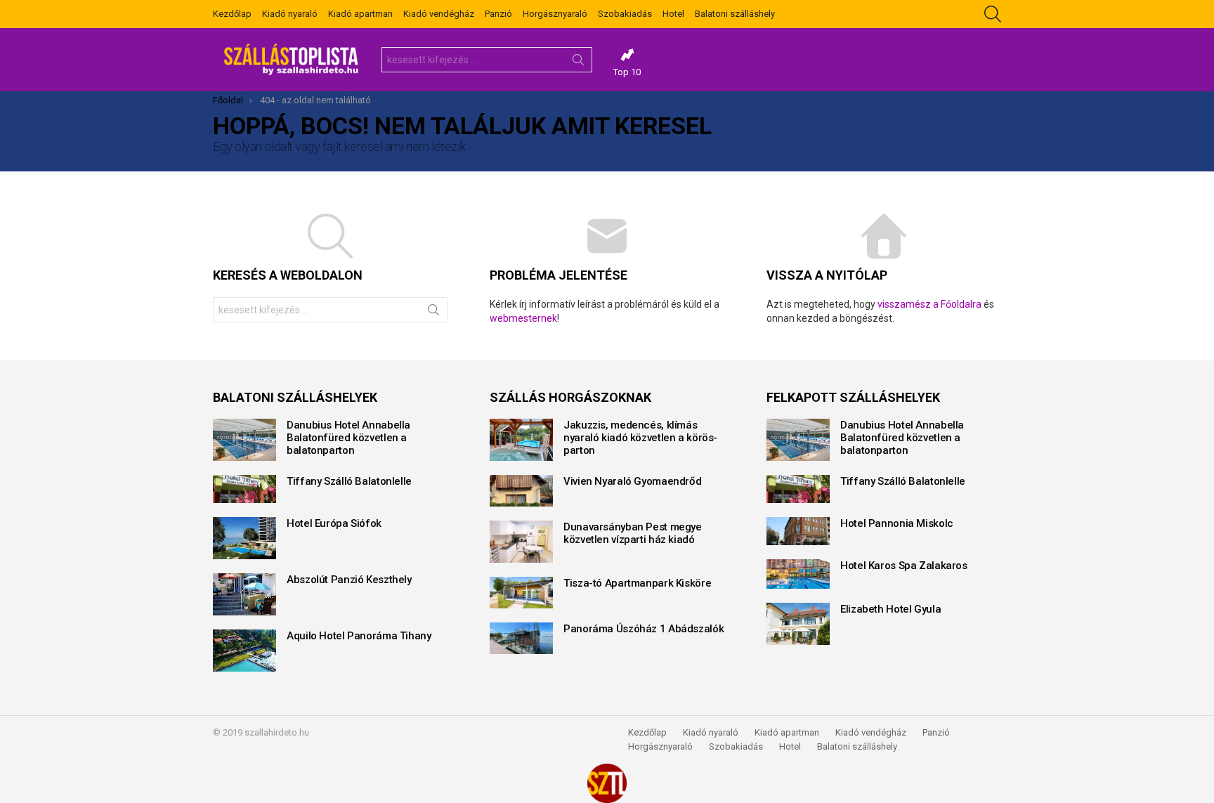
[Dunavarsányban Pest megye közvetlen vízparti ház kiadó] (521, 542)
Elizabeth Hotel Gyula (890, 609)
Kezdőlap (232, 13)
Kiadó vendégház (438, 13)
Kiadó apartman (360, 13)
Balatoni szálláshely (735, 13)
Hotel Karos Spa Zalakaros (903, 565)
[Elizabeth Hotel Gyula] (798, 624)
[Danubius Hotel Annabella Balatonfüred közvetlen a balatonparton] (244, 440)
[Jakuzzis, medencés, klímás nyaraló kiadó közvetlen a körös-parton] (521, 440)
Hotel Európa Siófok (334, 523)
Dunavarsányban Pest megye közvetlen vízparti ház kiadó (632, 533)
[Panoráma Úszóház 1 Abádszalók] (521, 638)
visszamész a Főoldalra (929, 304)
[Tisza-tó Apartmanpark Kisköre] (521, 592)
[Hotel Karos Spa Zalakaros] (798, 574)
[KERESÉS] (992, 14)
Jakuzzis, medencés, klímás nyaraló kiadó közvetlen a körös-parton (640, 438)
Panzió (498, 13)
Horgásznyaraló (555, 13)
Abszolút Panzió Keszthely (349, 579)
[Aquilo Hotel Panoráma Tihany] (244, 650)
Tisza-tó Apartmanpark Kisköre (637, 583)
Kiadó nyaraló (290, 13)
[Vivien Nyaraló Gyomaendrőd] (521, 491)
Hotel (673, 13)
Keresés (578, 62)
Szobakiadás (625, 13)
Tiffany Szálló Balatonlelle (349, 481)
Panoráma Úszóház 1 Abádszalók (643, 628)
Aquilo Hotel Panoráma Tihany (359, 635)
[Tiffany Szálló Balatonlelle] (244, 489)
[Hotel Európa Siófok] (244, 538)
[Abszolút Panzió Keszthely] (244, 594)
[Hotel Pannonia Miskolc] (798, 531)
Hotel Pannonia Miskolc (896, 523)
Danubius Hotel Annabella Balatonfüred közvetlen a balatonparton (348, 438)
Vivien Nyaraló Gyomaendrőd (632, 481)
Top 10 (627, 72)
